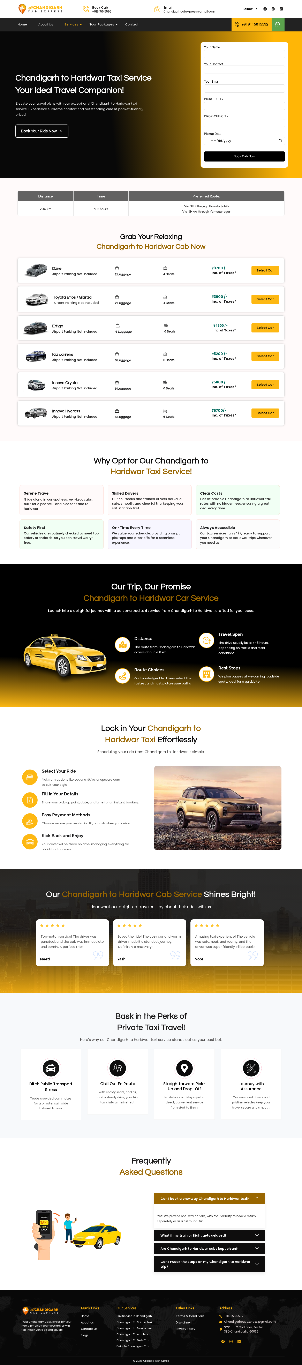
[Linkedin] (281, 9)
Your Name (212, 47)
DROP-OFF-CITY (216, 116)
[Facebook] (265, 9)
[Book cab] (86, 9)
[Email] (157, 9)
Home (22, 24)
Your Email (211, 81)
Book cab (100, 7)
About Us (45, 24)
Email (168, 7)
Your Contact (213, 64)
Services (71, 24)
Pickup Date (212, 133)
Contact (131, 24)
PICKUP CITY (214, 98)
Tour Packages (102, 24)
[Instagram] (273, 9)
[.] (278, 24)
